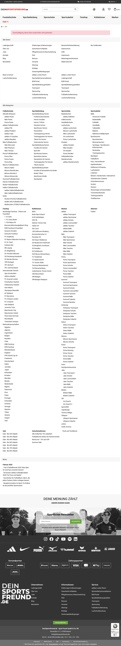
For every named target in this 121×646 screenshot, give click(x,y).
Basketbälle (96, 119)
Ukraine (7, 415)
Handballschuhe (67, 122)
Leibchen (94, 173)
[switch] (115, 635)
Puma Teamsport (69, 260)
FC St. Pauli (9, 242)
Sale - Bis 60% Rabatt (10, 445)
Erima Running (68, 350)
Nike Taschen (68, 248)
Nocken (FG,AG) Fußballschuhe (15, 199)
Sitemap (35, 65)
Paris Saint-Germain (12, 316)
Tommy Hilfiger (66, 413)
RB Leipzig (8, 248)
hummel (64, 279)
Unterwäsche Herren (41, 142)
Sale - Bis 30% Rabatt (10, 437)
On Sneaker (67, 151)
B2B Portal (35, 81)
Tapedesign (65, 410)
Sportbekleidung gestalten (41, 85)
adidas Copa (9, 134)
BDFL (34, 211)
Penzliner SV (36, 237)
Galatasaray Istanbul (12, 285)
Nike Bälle (66, 251)
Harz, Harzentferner (98, 161)
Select (63, 322)
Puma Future (9, 159)
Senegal (7, 406)
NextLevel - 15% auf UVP (40, 439)
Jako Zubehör (68, 387)
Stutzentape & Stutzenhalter (101, 190)
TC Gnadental (37, 257)
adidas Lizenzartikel (70, 223)
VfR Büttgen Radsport (39, 279)
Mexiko (7, 381)
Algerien (7, 330)
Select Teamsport (69, 325)
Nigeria (7, 387)
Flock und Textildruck (69, 431)
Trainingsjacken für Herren (43, 136)
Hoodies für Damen (40, 148)
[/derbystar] (96, 549)
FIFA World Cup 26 (11, 355)
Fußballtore (95, 159)
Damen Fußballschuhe (11, 182)
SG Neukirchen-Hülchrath (41, 243)
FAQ (33, 55)
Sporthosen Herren (40, 128)
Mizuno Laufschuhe (70, 131)
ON (62, 398)
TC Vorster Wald (37, 262)
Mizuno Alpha (9, 168)
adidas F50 (8, 128)
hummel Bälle (68, 296)
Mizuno (64, 336)
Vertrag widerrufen (60, 622)
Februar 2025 (7, 465)
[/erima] (82, 549)
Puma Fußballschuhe (10, 153)
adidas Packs (9, 117)
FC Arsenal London (11, 279)
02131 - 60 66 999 (48, 637)
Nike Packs (8, 119)
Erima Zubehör (68, 362)
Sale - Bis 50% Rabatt (10, 442)
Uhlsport (64, 415)
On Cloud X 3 (67, 404)
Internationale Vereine (10, 270)
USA (6, 421)
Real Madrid (9, 319)
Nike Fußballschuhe (10, 142)
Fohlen (93, 211)
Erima (63, 345)
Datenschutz (65, 49)
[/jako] (110, 549)
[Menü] (118, 624)
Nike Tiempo (9, 151)
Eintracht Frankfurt (11, 234)
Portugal (7, 398)
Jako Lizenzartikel (69, 379)
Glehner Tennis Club (39, 223)
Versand (35, 62)
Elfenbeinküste (10, 350)
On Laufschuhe (68, 136)
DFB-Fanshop (9, 347)
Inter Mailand (9, 304)
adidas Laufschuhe (70, 128)
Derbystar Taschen (69, 313)
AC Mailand (9, 293)
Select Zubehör (68, 333)
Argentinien (9, 333)
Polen (7, 395)
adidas (63, 211)
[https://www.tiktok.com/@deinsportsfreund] (57, 539)
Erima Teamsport (69, 347)
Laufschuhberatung (10, 78)
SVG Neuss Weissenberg (41, 254)
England (7, 353)
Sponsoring (36, 91)
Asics (63, 364)
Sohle (5, 196)
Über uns (6, 49)
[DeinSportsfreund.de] (14, 9)
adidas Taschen (68, 226)
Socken (93, 184)
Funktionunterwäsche (41, 117)
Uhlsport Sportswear (70, 418)
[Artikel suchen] (75, 9)
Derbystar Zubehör (69, 319)
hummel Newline (69, 302)
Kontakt (5, 55)
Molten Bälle (67, 393)
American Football (98, 117)
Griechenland (9, 361)
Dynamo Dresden (11, 231)
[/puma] (39, 549)
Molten (63, 390)
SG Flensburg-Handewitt (13, 256)
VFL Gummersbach (11, 268)
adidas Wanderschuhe (71, 162)
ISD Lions (35, 228)
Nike (63, 234)
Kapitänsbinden (96, 164)
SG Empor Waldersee (39, 240)
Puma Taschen (68, 271)
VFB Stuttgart (9, 262)
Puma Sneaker (68, 153)
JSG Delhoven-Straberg (40, 231)
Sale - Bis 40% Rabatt (10, 439)
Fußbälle (95, 122)
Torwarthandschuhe (98, 193)
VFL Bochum (9, 265)
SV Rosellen (36, 248)
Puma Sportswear (69, 262)
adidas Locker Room (39, 75)
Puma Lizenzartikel (70, 268)
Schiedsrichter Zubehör (99, 178)
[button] (113, 1)
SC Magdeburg (10, 251)
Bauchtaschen (97, 139)
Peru (6, 392)
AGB (62, 52)
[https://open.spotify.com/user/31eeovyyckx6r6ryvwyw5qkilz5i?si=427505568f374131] (70, 539)
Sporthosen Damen (40, 153)
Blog (4, 58)
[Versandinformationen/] (10, 565)
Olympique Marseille (12, 290)
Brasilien (8, 338)
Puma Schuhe (68, 265)
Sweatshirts (38, 131)
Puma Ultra (8, 156)
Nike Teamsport (68, 237)
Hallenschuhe (66, 119)
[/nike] (25, 549)
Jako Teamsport (69, 373)
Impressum (65, 55)
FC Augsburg (9, 237)
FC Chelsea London (11, 299)
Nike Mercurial (10, 145)
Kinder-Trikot (38, 173)
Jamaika (8, 367)
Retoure (35, 58)
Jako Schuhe (67, 376)
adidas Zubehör (68, 231)
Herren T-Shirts (39, 122)
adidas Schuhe (68, 220)
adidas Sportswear (69, 217)
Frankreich (8, 358)
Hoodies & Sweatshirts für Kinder (45, 170)
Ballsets (95, 131)
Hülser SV (35, 226)
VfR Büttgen (36, 277)
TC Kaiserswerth (38, 260)
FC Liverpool (9, 302)
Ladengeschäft (8, 45)
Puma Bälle (67, 274)
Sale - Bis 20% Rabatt (10, 434)
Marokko (8, 378)
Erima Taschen (68, 356)
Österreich (8, 389)
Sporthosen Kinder (40, 176)
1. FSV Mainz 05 (10, 222)
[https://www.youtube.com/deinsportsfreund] (63, 539)
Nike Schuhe (67, 243)
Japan (7, 370)
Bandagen (94, 156)
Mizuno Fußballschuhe (11, 165)
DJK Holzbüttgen (38, 217)
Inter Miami (9, 287)
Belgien (7, 336)
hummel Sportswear (70, 285)
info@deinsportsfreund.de (60, 634)
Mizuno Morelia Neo (12, 170)
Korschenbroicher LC (39, 234)
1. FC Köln (8, 217)
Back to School (8, 75)
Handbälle (96, 125)
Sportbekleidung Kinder (40, 168)
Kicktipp (35, 68)
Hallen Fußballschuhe (10, 187)
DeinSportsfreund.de (68, 367)
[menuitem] (9, 17)
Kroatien (7, 375)
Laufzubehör (95, 170)
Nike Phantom (10, 148)
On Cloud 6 (67, 401)
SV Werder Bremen (11, 259)
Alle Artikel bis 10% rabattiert (42, 434)
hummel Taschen (69, 294)
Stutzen (93, 187)
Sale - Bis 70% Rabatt (10, 448)
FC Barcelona (9, 296)
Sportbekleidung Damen (40, 145)
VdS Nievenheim (38, 274)
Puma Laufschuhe (69, 139)
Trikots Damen (39, 165)
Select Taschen (68, 328)
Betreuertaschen (98, 142)
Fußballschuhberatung (40, 94)
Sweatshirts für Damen (42, 159)
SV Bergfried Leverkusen (40, 245)
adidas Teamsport (69, 214)
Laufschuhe (65, 125)
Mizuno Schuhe (68, 342)
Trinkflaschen (95, 198)
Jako (63, 370)
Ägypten (7, 327)
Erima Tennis (67, 353)
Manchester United (11, 313)
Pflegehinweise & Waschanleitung (44, 52)
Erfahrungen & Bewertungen (42, 45)
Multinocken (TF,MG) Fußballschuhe (17, 204)
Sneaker (64, 142)
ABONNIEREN (75, 521)
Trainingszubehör (97, 195)
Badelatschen (66, 114)
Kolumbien (8, 372)
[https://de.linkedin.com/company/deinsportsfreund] (75, 539)
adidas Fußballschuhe (10, 125)
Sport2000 (65, 407)
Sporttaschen (95, 136)
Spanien (7, 409)
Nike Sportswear (69, 240)
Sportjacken (38, 179)
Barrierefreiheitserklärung (70, 45)
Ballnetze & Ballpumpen (100, 134)
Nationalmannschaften (11, 324)
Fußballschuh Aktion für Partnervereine (46, 437)
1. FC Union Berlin (11, 220)
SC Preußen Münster (12, 254)
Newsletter (7, 62)
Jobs (4, 52)
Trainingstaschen (98, 153)
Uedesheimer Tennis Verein (41, 271)
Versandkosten (53, 644)
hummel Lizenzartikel (70, 291)
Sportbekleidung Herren (40, 114)
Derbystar (64, 305)
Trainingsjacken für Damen (43, 162)
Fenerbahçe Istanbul (12, 282)
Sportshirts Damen (40, 156)
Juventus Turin (10, 307)
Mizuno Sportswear (70, 339)
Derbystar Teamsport (70, 308)
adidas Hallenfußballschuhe (14, 190)
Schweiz (7, 404)
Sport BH (37, 151)
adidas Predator (10, 131)
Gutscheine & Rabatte (39, 49)
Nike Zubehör (68, 254)
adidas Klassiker (10, 139)
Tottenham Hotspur (11, 321)
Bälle (92, 114)
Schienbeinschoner (97, 181)
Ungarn (7, 418)
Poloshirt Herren (39, 125)
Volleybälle (96, 128)
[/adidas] (11, 549)
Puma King (8, 162)
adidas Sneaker (68, 145)
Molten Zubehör (68, 396)
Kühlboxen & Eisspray (98, 167)
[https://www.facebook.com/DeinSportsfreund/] (51, 539)
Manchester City (10, 310)
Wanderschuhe (66, 159)
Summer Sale (37, 442)
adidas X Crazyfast (11, 136)
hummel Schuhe (69, 288)
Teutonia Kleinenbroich (40, 265)
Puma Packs (9, 122)
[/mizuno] (53, 549)
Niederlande (9, 384)
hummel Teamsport (70, 282)
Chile (6, 341)
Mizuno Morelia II (11, 173)
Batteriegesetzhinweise (69, 58)
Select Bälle (67, 330)
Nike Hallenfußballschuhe (14, 193)
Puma (63, 257)
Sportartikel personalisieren (41, 78)
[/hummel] (67, 549)
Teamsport (36, 88)
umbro (63, 424)
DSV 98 (34, 220)
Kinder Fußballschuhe (10, 185)
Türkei (7, 412)
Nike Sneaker (68, 148)
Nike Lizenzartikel (69, 245)
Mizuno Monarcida (11, 176)
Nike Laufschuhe (69, 134)
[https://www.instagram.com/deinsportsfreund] (45, 539)
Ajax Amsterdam (10, 273)
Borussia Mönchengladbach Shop (16, 225)
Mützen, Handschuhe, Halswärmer (103, 176)
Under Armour (66, 427)
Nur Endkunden (96, 45)
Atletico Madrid (10, 276)
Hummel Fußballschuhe (11, 179)
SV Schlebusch (37, 251)
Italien (7, 364)
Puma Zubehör (68, 277)
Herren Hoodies (39, 119)
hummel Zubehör (69, 299)
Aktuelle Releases (9, 114)
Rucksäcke (96, 150)
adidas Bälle (67, 228)
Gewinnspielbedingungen (41, 71)
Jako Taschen (68, 381)
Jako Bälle (66, 384)
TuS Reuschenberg (38, 268)
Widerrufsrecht (66, 62)
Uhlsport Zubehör (69, 421)
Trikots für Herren (40, 139)
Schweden (8, 401)
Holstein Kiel (9, 245)
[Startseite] (1, 27)
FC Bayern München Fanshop (15, 239)
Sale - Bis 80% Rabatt (10, 451)
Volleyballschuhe (67, 156)
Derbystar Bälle (68, 316)
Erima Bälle (67, 359)
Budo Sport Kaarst (38, 214)
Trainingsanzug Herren (42, 134)
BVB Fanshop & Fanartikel (14, 228)
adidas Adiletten (69, 117)
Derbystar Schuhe (69, 311)
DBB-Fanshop (9, 344)
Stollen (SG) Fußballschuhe (14, 202)
